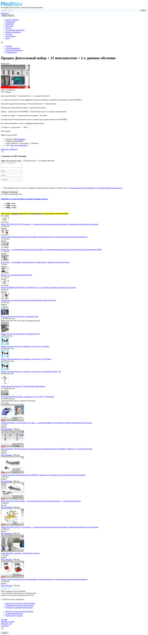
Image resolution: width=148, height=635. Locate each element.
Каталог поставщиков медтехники (19, 607)
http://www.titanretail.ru (19, 145)
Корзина (5, 13)
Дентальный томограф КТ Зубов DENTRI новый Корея (23, 386)
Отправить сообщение (9, 192)
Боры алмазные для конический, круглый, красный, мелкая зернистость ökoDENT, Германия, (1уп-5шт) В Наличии (46, 449)
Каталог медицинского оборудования (20, 603)
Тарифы (4, 619)
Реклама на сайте (7, 622)
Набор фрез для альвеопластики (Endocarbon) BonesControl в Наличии (28, 300)
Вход (7, 38)
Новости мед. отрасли (14, 616)
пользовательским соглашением (82, 188)
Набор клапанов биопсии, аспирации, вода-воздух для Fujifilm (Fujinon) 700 (31, 372)
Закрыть (5, 633)
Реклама (9, 34)
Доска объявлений (13, 48)
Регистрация (10, 36)
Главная (9, 46)
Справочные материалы (15, 30)
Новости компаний (13, 32)
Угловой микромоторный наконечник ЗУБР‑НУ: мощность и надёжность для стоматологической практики (43, 475)
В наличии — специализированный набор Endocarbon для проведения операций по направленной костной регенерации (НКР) (51, 249)
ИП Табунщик (20, 139)
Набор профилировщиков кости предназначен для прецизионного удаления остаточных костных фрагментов (44, 237)
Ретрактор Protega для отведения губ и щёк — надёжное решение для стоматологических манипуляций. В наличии (46, 423)
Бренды (9, 28)
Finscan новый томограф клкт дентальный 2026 (19, 316)
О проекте (5, 626)
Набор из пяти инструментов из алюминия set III (20, 334)
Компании (10, 24)
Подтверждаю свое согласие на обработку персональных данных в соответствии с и (63, 188)
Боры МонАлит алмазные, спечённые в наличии (20, 553)
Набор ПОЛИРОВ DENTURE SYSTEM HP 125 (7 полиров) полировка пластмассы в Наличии (38, 287)
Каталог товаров (12, 20)
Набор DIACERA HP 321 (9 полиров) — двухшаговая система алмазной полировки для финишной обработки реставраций (49, 224)
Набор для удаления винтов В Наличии (16, 275)
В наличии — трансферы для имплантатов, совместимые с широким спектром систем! (35, 262)
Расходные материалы (14, 50)
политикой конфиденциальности (110, 188)
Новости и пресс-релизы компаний (19, 611)
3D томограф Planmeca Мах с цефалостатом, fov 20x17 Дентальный (27, 397)
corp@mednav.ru (36, 214)
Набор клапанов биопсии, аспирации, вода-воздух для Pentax (25, 346)
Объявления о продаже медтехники (20, 605)
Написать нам (6, 624)
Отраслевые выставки (14, 613)
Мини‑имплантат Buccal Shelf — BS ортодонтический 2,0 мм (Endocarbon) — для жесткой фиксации (41, 501)
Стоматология (11, 52)
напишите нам (17, 214)
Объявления (10, 22)
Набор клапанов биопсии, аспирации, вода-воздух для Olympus (26, 359)
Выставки (9, 26)
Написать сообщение (9, 149)
